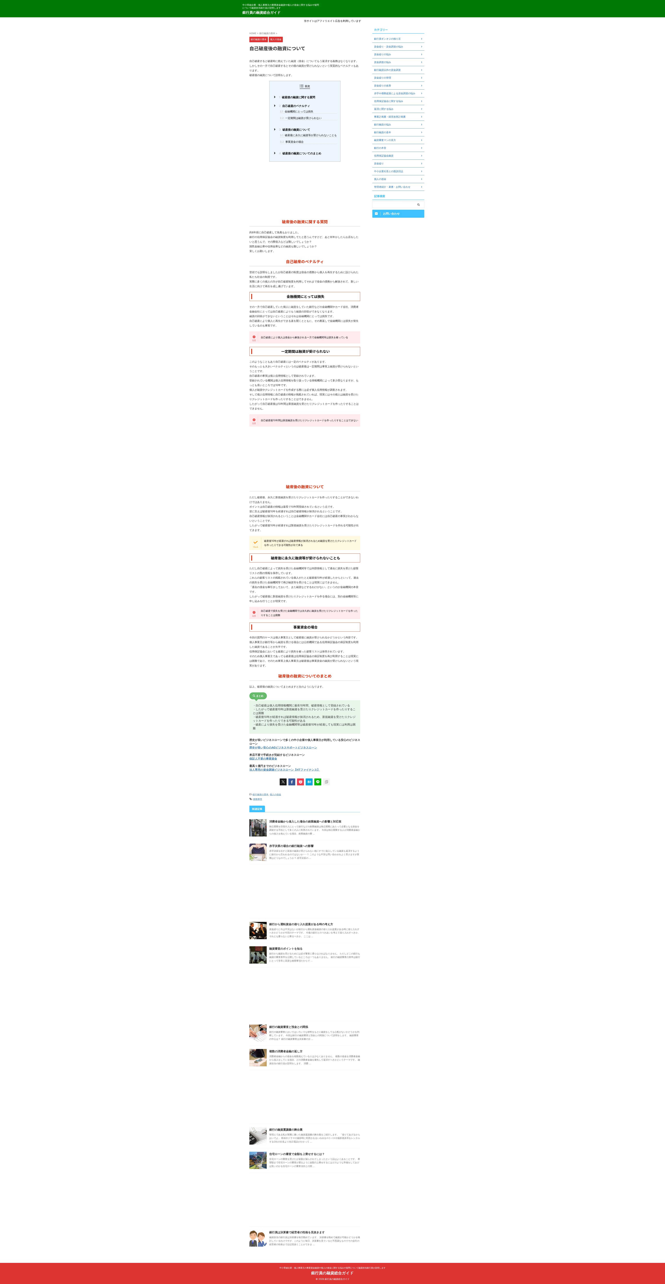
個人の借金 (275, 794)
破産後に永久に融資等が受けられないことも (308, 135)
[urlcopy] (326, 781)
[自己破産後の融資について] (309, 781)
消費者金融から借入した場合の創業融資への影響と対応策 (305, 821)
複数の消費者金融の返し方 (286, 1051)
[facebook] (291, 781)
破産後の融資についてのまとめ (300, 153)
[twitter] (283, 781)
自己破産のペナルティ (294, 106)
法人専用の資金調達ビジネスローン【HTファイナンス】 (284, 769)
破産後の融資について (294, 129)
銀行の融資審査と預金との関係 (288, 1027)
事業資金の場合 (292, 141)
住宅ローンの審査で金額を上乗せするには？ (297, 1154)
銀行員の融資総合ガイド (261, 12)
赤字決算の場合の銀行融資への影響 (291, 846)
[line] (317, 781)
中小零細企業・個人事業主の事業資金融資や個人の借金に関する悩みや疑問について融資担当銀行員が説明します (332, 1268)
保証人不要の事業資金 (263, 758)
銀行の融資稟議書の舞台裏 (286, 1129)
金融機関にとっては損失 (296, 111)
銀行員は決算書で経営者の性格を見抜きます (297, 1232)
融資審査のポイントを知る (286, 948)
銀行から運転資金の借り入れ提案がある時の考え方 (301, 924)
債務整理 (257, 799)
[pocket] (300, 781)
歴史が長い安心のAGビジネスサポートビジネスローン (283, 747)
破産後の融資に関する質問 (297, 97)
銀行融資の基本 (260, 794)
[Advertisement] (304, 189)
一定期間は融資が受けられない (301, 118)
